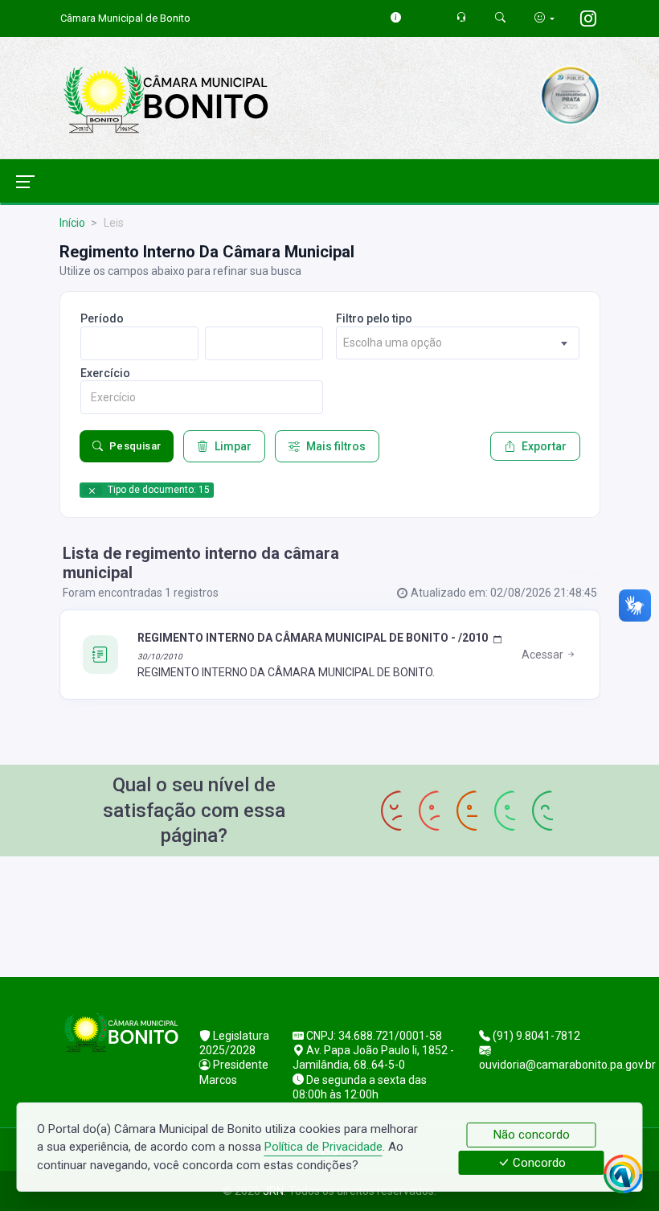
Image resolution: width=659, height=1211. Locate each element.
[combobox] (457, 342)
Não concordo (531, 1134)
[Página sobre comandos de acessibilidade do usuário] (544, 18)
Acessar (544, 654)
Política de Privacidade (323, 1146)
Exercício (105, 373)
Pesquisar (135, 446)
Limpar (233, 446)
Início (72, 222)
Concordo (538, 1163)
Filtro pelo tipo (374, 318)
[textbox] (458, 343)
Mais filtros (336, 446)
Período (102, 318)
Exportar (544, 446)
